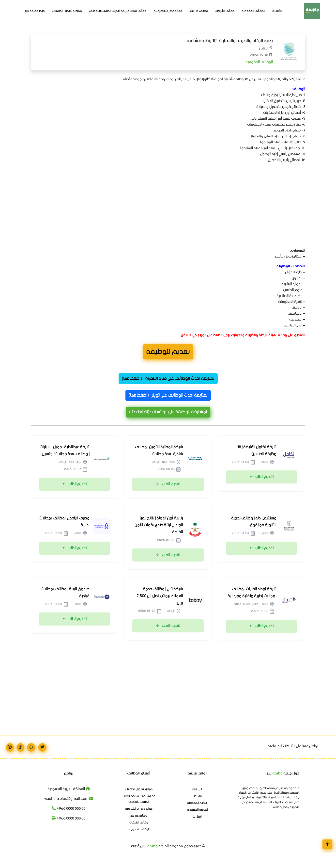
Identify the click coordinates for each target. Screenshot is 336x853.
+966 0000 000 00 (70, 808)
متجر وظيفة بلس (34, 11)
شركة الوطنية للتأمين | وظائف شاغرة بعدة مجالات (159, 450)
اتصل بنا (197, 817)
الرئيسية (277, 11)
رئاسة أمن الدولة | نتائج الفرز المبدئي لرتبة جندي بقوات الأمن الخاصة (159, 525)
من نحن (197, 796)
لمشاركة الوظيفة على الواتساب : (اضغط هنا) (168, 412)
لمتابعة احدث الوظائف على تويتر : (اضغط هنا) (168, 395)
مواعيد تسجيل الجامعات (67, 11)
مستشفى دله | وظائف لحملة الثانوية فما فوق (253, 522)
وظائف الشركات (224, 11)
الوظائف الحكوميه (253, 11)
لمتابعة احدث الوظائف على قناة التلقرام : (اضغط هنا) (168, 378)
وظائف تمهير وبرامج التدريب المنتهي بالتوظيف (117, 11)
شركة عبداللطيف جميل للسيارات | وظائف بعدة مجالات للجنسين (65, 450)
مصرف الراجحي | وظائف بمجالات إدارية (64, 522)
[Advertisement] (168, 211)
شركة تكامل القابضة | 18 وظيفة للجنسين (256, 450)
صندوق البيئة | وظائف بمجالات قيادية (65, 592)
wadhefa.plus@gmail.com (66, 798)
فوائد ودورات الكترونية (167, 11)
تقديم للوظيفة (168, 351)
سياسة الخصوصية (197, 803)
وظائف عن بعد (198, 11)
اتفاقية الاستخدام (197, 810)
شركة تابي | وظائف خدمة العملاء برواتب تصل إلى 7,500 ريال (160, 596)
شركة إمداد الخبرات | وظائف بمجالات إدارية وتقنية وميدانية (252, 592)
